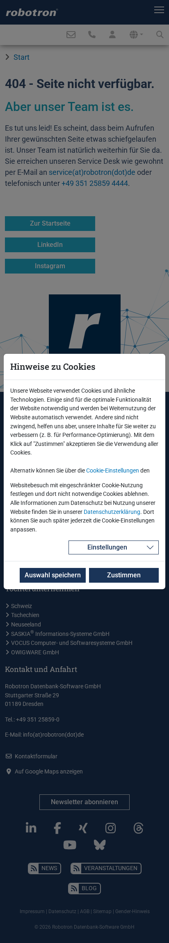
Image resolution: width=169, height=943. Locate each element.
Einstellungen (107, 547)
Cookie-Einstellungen (112, 470)
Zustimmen (124, 575)
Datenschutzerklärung (112, 512)
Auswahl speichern (53, 575)
